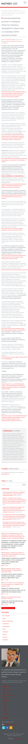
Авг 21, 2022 (5, 604)
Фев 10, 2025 (5, 565)
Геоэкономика (4, 43)
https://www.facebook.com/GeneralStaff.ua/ (12, 176)
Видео (4, 618)
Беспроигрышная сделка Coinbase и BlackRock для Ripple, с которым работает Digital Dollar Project (12, 576)
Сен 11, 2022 (5, 593)
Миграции (5, 631)
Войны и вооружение (14, 10)
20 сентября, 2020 (8, 39)
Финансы (5, 637)
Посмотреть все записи (8, 608)
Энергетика (5, 639)
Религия (5, 634)
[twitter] (3, 727)
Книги (4, 629)
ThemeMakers (17, 738)
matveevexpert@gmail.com (10, 724)
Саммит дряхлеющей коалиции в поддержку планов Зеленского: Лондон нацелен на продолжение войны (14, 494)
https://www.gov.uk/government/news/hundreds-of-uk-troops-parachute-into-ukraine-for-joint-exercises (13, 196)
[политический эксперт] (9, 3)
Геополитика (19, 41)
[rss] (10, 727)
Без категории (6, 615)
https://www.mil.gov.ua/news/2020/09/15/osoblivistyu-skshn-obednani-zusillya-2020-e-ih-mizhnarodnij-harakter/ (14, 160)
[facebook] (7, 727)
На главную (4, 10)
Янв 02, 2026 (5, 549)
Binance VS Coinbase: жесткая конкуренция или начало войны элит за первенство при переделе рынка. (13, 590)
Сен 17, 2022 (5, 579)
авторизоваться (5, 474)
